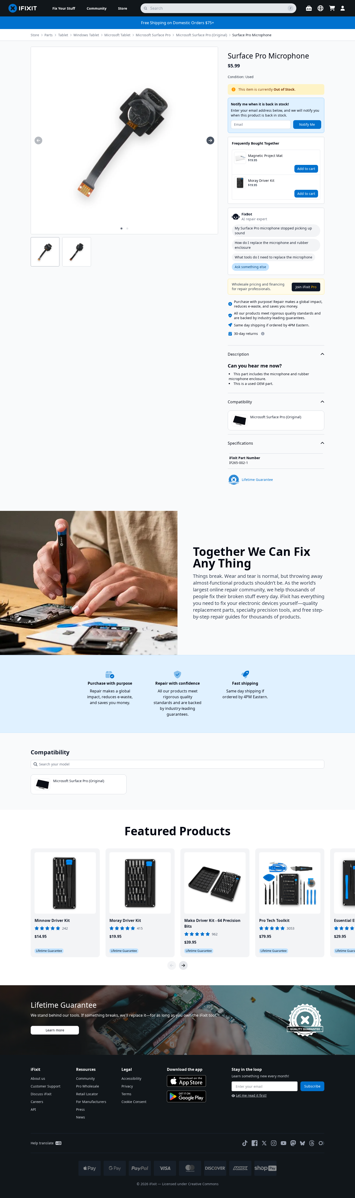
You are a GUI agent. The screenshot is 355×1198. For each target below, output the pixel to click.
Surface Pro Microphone (251, 35)
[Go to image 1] (121, 228)
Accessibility (131, 1078)
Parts (48, 35)
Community (85, 1078)
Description (238, 354)
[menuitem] (64, 8)
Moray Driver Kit (261, 180)
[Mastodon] (293, 1143)
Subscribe (312, 1086)
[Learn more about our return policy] (263, 334)
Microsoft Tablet (117, 35)
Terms (126, 1094)
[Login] (343, 8)
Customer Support (45, 1086)
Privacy (127, 1086)
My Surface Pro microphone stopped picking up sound (273, 230)
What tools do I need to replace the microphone (273, 257)
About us (38, 1078)
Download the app (184, 1069)
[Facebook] (254, 1143)
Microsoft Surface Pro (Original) (201, 35)
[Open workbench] (309, 8)
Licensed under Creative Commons (190, 1184)
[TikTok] (245, 1143)
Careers (37, 1101)
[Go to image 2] (127, 228)
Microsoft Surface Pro (153, 35)
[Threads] (312, 1143)
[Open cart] (332, 8)
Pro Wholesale (87, 1086)
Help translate (42, 1143)
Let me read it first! (251, 1095)
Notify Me (307, 124)
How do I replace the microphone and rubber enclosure (271, 245)
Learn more (55, 1030)
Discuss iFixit (41, 1094)
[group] (38, 140)
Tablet (63, 35)
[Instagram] (274, 1143)
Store (35, 35)
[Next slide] (183, 965)
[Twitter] (264, 1143)
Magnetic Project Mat (265, 155)
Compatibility (240, 401)
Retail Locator (87, 1094)
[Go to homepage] (24, 8)
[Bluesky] (302, 1143)
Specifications (240, 443)
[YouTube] (283, 1143)
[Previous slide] (171, 965)
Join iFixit (306, 287)
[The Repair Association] (321, 1143)
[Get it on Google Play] (186, 1096)
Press (80, 1109)
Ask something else (250, 267)
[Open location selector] (320, 8)
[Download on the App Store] (186, 1081)
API (33, 1109)
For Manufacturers (91, 1101)
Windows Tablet (86, 35)
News (80, 1117)
